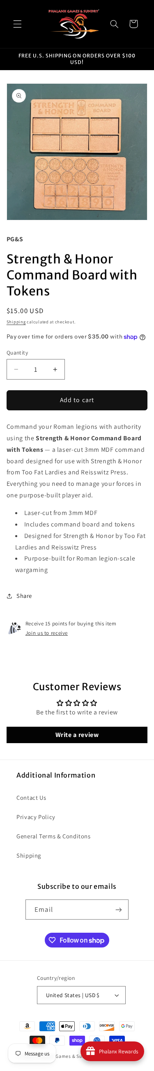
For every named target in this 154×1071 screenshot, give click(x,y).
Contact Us (31, 797)
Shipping (16, 322)
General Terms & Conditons (53, 836)
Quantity (17, 352)
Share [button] (24, 596)
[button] (17, 23)
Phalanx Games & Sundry (64, 1056)
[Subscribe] (118, 909)
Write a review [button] (77, 734)
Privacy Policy (35, 817)
